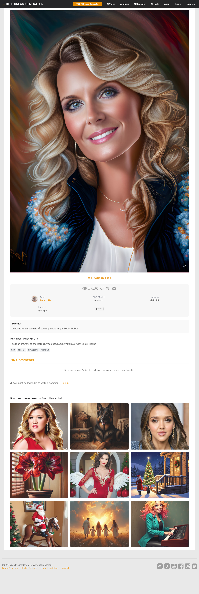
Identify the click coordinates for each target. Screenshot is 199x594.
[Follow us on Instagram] (187, 566)
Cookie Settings (29, 568)
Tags (43, 568)
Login (178, 4)
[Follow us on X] (194, 566)
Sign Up (191, 4)
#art (13, 350)
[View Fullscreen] (184, 266)
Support (65, 568)
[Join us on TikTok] (167, 566)
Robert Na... (46, 300)
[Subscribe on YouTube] (174, 566)
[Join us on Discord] (160, 566)
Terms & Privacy (10, 568)
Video (111, 4)
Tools (155, 4)
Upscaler (140, 4)
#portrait (44, 350)
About (167, 4)
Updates (53, 568)
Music (124, 4)
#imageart (33, 350)
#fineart (21, 350)
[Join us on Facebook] (180, 566)
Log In (65, 383)
